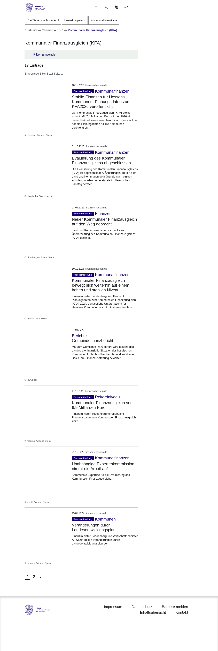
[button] (81, 54)
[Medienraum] (116, 7)
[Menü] (96, 7)
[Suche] (106, 7)
